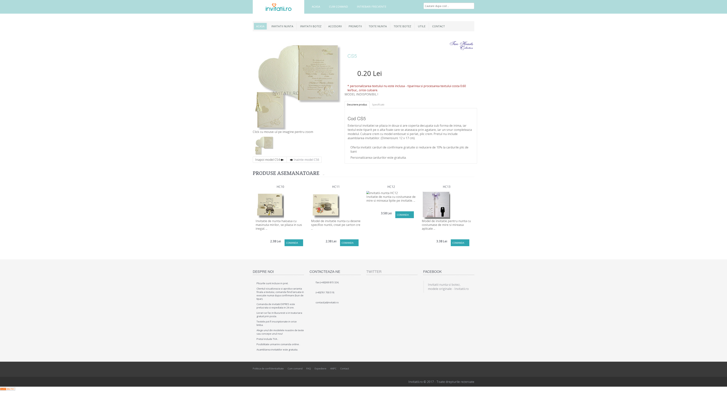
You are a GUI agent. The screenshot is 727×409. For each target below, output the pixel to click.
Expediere (320, 368)
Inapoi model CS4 (267, 160)
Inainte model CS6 (306, 160)
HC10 (280, 187)
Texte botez (402, 26)
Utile (421, 26)
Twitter (373, 271)
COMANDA (292, 242)
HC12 (391, 187)
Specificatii (378, 104)
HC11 (336, 187)
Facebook (454, 369)
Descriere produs (357, 104)
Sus (720, 403)
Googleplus (471, 369)
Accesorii (335, 26)
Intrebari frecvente (371, 6)
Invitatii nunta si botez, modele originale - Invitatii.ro (448, 287)
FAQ (308, 368)
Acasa (316, 6)
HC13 (446, 187)
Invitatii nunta (282, 26)
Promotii (355, 26)
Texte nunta (378, 26)
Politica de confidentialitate (268, 368)
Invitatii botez (310, 26)
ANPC (333, 368)
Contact (438, 26)
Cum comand (338, 6)
